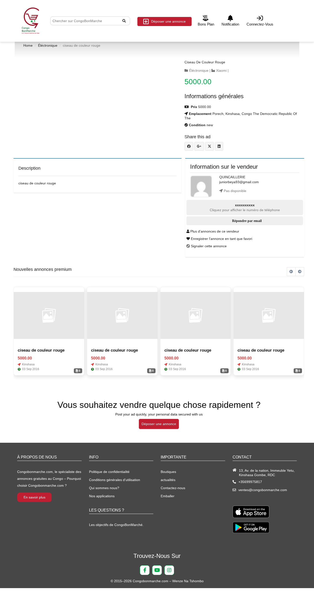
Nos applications (102, 496)
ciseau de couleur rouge (204, 62)
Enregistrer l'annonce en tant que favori (221, 239)
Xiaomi (221, 70)
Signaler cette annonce (208, 246)
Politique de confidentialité (109, 472)
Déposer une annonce (168, 21)
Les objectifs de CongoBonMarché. (116, 525)
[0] (49, 315)
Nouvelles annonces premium (42, 269)
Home (28, 45)
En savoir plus (34, 497)
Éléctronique (47, 45)
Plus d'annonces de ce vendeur (214, 231)
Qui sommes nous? (104, 488)
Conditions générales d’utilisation (114, 480)
